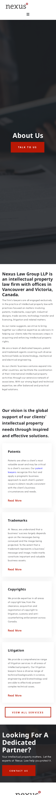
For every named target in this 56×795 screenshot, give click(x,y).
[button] (28, 14)
